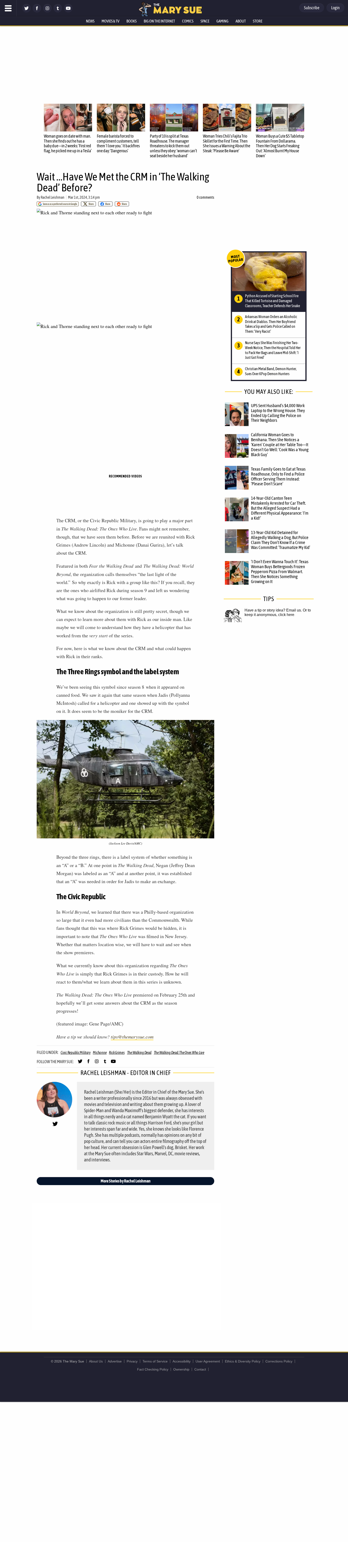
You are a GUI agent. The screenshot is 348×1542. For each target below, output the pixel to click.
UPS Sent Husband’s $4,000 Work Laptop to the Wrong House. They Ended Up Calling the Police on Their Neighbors (278, 413)
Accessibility (182, 1361)
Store (257, 21)
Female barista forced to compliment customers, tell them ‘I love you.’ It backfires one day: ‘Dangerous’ (118, 143)
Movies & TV (110, 21)
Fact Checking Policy (152, 1369)
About (241, 21)
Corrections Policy (278, 1361)
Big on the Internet (159, 21)
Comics (187, 21)
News (90, 21)
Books (131, 21)
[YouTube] (68, 11)
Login (335, 7)
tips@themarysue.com (132, 1037)
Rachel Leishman (52, 197)
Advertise (115, 1361)
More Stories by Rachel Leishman (126, 1180)
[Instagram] (47, 11)
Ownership (181, 1369)
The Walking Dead (139, 1052)
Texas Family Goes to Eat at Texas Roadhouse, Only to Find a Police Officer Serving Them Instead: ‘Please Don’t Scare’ (278, 476)
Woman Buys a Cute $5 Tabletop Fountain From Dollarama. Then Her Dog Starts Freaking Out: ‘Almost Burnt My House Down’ (280, 146)
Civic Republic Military (75, 1052)
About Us (96, 1361)
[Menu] (8, 8)
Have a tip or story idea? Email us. (273, 610)
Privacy (132, 1361)
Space (205, 21)
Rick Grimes (117, 1052)
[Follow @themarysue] (26, 11)
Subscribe (311, 7)
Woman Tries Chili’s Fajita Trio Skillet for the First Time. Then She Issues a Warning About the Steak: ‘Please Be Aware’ (226, 143)
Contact (200, 1369)
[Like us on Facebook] (37, 11)
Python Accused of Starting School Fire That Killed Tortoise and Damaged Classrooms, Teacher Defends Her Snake (272, 301)
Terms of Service (155, 1361)
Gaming (222, 21)
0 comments (205, 197)
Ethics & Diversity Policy (242, 1361)
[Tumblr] (58, 11)
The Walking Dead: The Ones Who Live (179, 1052)
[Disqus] (126, 1266)
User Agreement (208, 1361)
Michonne (100, 1052)
